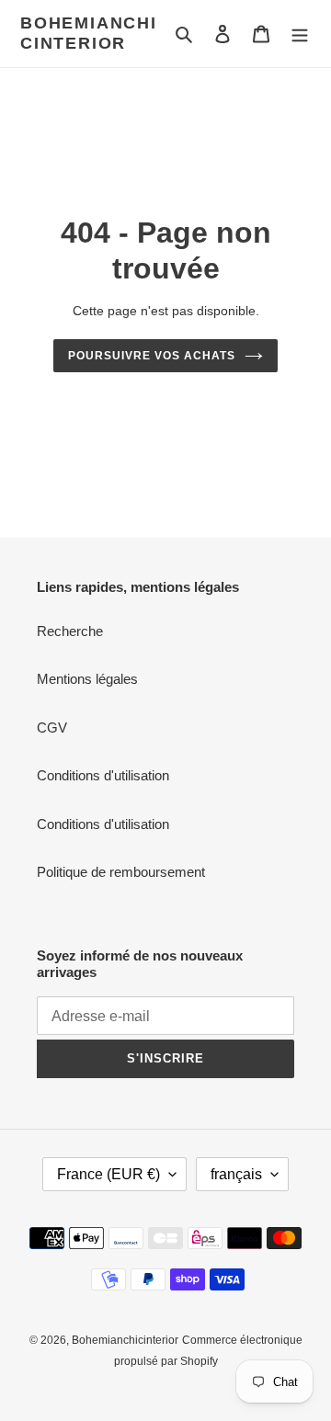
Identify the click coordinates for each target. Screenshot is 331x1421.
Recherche (70, 631)
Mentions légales (87, 679)
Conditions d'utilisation (103, 775)
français (236, 1174)
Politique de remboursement (121, 872)
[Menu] (299, 33)
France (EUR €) (108, 1174)
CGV (52, 727)
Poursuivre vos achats (151, 355)
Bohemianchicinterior (88, 33)
